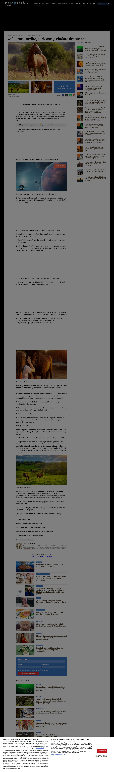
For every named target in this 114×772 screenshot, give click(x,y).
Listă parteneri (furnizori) (58, 754)
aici (40, 760)
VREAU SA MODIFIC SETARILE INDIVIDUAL (101, 756)
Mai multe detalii (40, 748)
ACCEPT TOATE (102, 751)
